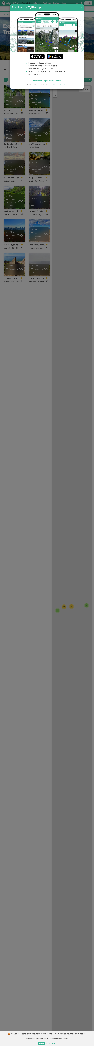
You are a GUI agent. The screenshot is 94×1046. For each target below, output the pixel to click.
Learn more (63, 85)
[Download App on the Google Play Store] (55, 55)
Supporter (52, 85)
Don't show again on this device (47, 81)
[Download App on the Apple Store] (37, 57)
